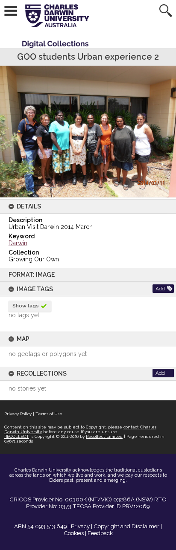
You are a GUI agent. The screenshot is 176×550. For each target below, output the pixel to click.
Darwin (18, 243)
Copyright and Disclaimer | (128, 526)
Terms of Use (48, 413)
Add (160, 289)
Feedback (100, 533)
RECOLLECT (16, 436)
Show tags (25, 306)
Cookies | (75, 533)
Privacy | (81, 526)
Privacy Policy (18, 413)
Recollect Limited (104, 436)
